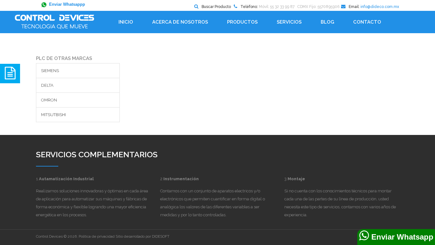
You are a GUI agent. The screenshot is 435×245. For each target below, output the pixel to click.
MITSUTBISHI (53, 114)
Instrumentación (181, 178)
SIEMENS (50, 70)
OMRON (49, 100)
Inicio (125, 22)
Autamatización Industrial (66, 178)
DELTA (47, 85)
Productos (242, 22)
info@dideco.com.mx (379, 6)
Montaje (296, 178)
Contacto (367, 22)
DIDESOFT (160, 236)
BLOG (327, 22)
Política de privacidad (97, 236)
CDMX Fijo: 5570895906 (318, 6)
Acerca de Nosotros (180, 22)
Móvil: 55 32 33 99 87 (277, 6)
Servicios (289, 22)
